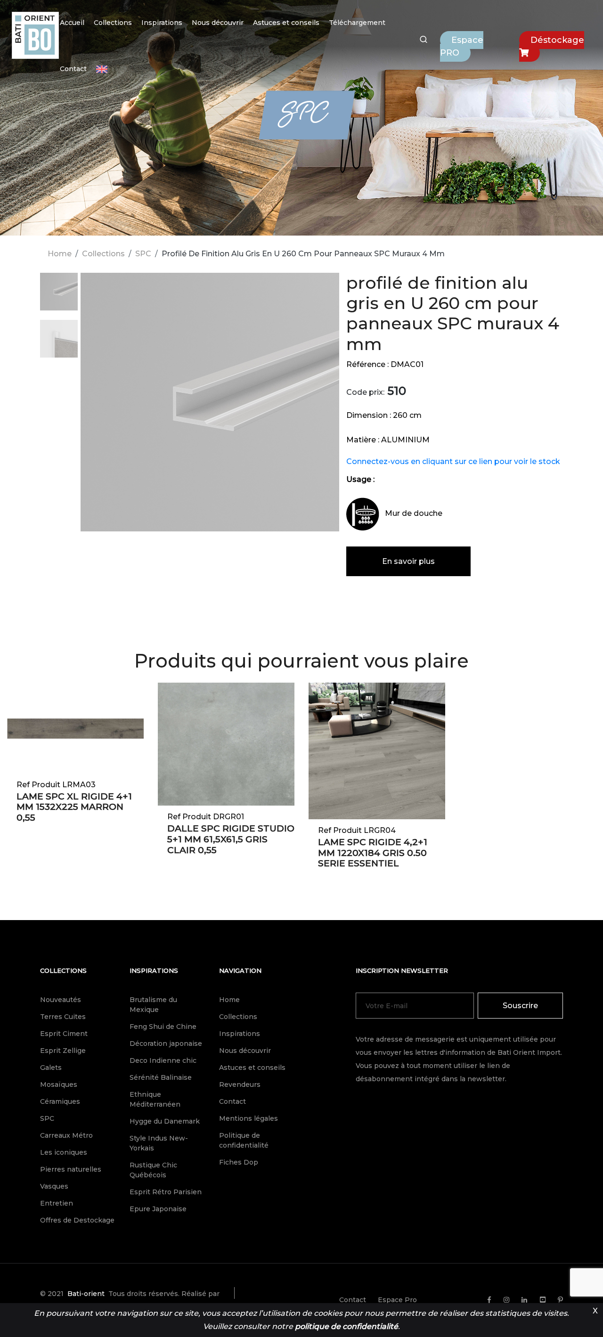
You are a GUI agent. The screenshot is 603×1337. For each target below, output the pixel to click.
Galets (51, 1067)
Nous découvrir (218, 22)
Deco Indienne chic (163, 1060)
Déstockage (557, 40)
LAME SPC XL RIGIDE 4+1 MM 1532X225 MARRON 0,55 (74, 807)
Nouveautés (60, 999)
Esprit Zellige (63, 1050)
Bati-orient (86, 1293)
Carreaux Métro (66, 1135)
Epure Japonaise (158, 1209)
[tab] (59, 296)
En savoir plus (408, 561)
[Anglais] (101, 69)
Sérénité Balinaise (161, 1077)
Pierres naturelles (70, 1169)
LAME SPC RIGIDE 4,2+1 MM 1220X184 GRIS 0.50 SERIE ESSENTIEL (372, 853)
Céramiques (60, 1101)
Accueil (72, 22)
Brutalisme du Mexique (153, 1004)
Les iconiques (63, 1152)
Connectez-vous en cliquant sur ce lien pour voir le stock (453, 461)
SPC (143, 253)
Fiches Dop (238, 1162)
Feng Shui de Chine (163, 1026)
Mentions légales (248, 1118)
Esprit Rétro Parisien (166, 1192)
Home (60, 253)
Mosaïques (58, 1084)
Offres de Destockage (77, 1220)
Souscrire (520, 1005)
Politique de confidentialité (244, 1140)
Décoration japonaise (166, 1043)
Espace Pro (397, 1300)
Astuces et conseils (286, 22)
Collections (113, 22)
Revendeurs (240, 1084)
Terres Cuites (63, 1016)
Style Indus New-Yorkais (159, 1143)
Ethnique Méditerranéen (155, 1099)
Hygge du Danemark (165, 1121)
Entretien (56, 1203)
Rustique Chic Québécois (153, 1170)
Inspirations (161, 22)
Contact (73, 69)
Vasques (54, 1186)
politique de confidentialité (346, 1326)
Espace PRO (461, 46)
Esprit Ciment (64, 1033)
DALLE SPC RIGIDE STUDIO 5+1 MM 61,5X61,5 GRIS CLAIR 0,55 (230, 839)
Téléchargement (357, 22)
